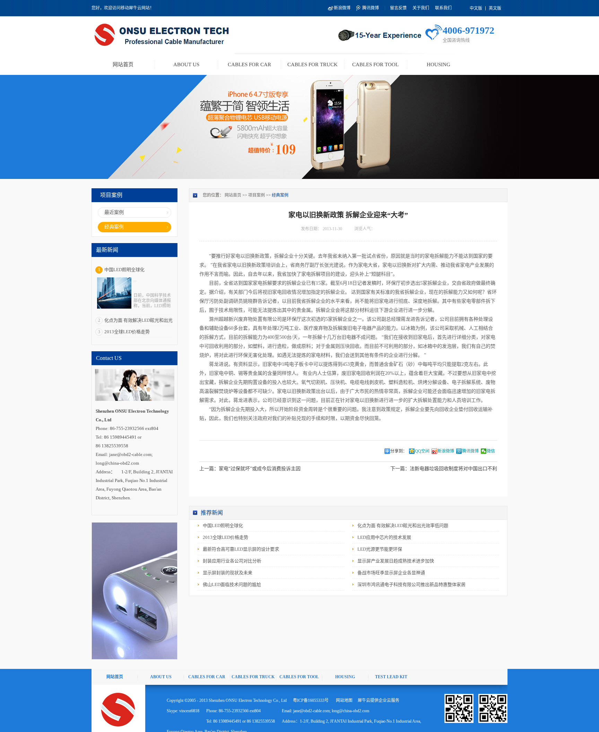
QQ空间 (422, 451)
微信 (491, 451)
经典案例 (280, 195)
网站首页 (123, 64)
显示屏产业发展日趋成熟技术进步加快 (395, 560)
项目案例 (256, 195)
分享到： (398, 451)
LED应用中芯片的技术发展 (384, 537)
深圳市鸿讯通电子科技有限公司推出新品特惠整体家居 (411, 584)
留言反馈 (398, 8)
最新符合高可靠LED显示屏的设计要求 (241, 549)
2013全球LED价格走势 (127, 331)
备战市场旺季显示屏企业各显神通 (391, 572)
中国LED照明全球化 (124, 269)
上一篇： (250, 468)
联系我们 (443, 8)
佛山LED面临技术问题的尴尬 (232, 584)
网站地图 (343, 700)
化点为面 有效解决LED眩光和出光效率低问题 (402, 525)
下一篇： (443, 468)
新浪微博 (342, 8)
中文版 (476, 8)
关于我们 (421, 8)
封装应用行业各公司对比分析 (232, 560)
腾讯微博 (370, 8)
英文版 (495, 8)
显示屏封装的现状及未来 (227, 572)
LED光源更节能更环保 (379, 549)
